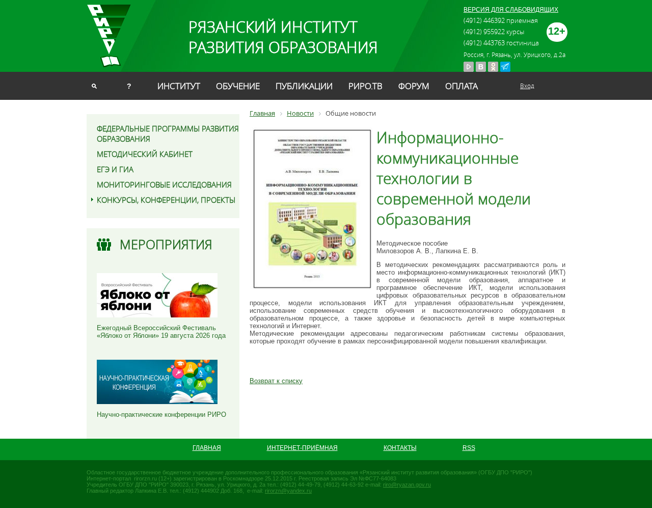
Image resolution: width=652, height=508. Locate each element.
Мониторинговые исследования (164, 184)
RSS (469, 447)
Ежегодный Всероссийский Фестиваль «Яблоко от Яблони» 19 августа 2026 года (161, 331)
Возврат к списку (276, 381)
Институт (178, 86)
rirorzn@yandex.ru (288, 491)
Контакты (400, 447)
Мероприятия (166, 244)
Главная (207, 447)
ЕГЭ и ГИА (115, 169)
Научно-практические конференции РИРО (161, 414)
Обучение (238, 86)
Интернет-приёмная (302, 447)
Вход (527, 86)
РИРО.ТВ (365, 86)
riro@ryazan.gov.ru (407, 485)
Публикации (304, 86)
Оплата (461, 86)
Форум (413, 86)
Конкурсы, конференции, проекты (166, 200)
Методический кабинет (145, 154)
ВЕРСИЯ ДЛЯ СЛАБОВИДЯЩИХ (511, 9)
